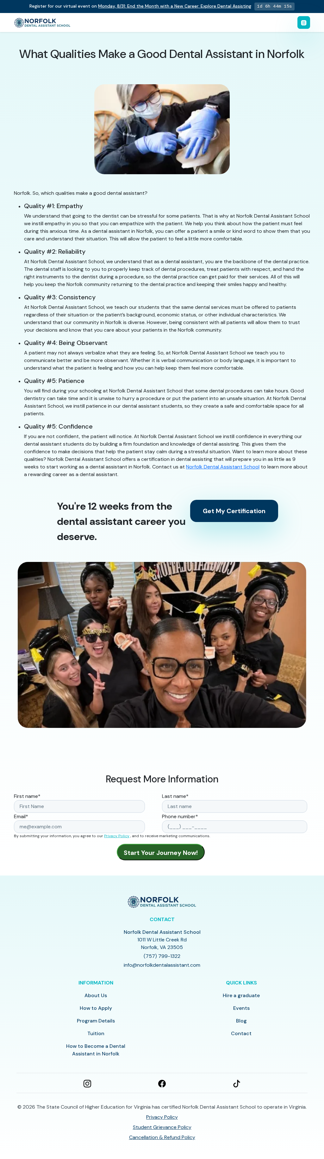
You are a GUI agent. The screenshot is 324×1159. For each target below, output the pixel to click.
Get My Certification (234, 511)
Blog (241, 1020)
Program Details (96, 1020)
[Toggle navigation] (303, 22)
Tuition (95, 1033)
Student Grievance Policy (162, 1127)
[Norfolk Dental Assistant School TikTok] (236, 1083)
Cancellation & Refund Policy (162, 1137)
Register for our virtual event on (140, 6)
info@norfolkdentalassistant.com (162, 965)
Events (241, 1008)
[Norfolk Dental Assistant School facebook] (162, 1083)
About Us (95, 995)
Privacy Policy (116, 835)
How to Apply (96, 1008)
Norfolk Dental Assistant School (222, 466)
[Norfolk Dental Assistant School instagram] (87, 1083)
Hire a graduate (241, 995)
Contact (241, 1033)
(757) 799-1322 (162, 956)
